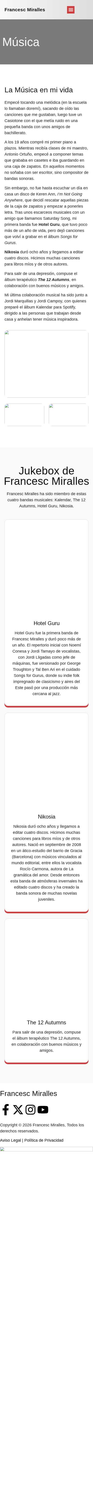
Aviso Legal (10, 1140)
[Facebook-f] (5, 1109)
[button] (70, 10)
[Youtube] (43, 1109)
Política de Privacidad (43, 1140)
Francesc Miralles (25, 9)
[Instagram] (30, 1109)
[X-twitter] (18, 1109)
